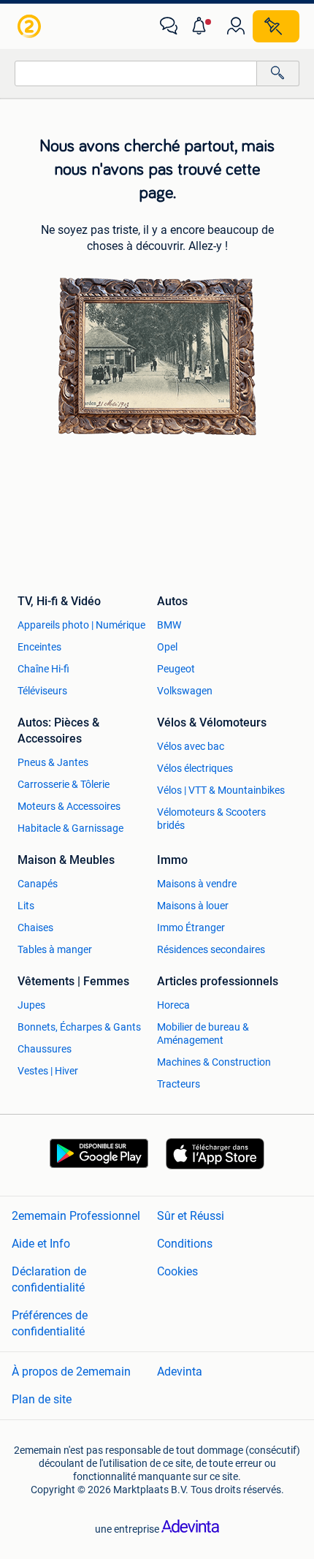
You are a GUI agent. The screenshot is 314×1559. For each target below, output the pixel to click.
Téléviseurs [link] (42, 691)
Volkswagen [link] (184, 691)
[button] (202, 26)
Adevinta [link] (179, 1371)
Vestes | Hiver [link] (48, 1071)
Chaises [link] (35, 927)
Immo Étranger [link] (191, 927)
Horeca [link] (173, 1005)
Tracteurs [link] (178, 1084)
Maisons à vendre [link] (197, 883)
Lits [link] (26, 905)
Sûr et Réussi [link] (190, 1216)
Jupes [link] (31, 1005)
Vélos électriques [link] (195, 768)
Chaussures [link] (45, 1049)
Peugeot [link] (176, 669)
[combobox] (136, 73)
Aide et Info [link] (41, 1244)
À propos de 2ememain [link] (71, 1371)
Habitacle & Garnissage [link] (70, 828)
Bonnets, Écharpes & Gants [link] (79, 1027)
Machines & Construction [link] (214, 1062)
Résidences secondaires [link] (211, 949)
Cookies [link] (177, 1271)
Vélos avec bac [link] (190, 746)
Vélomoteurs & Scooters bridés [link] (211, 818)
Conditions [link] (184, 1244)
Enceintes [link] (39, 647)
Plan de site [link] (42, 1399)
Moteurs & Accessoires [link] (69, 806)
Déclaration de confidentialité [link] (49, 1279)
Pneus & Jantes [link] (53, 762)
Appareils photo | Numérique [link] (81, 625)
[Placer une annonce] (276, 26)
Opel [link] (167, 647)
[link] (31, 26)
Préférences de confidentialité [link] (50, 1323)
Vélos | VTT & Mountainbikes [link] (221, 790)
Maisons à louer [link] (193, 905)
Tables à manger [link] (55, 949)
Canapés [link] (38, 883)
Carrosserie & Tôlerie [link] (64, 784)
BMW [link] (169, 625)
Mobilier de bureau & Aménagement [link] (203, 1033)
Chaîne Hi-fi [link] (43, 669)
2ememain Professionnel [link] (76, 1216)
